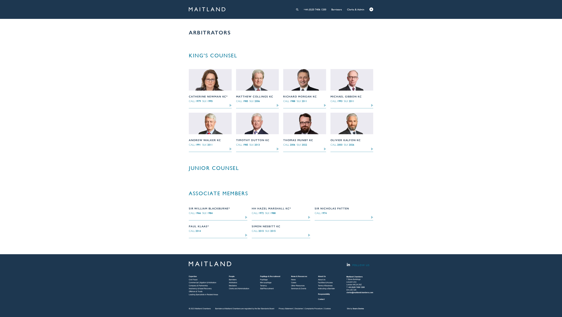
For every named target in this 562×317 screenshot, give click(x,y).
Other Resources (298, 286)
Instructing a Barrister (326, 289)
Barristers (336, 9)
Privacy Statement (286, 309)
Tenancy (263, 286)
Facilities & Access (325, 283)
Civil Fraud (193, 280)
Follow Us (360, 265)
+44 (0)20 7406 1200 (315, 9)
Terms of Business (325, 286)
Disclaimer (299, 309)
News (293, 280)
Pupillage (264, 280)
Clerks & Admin (355, 9)
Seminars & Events (298, 289)
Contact (321, 299)
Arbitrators (233, 283)
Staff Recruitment (267, 289)
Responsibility (324, 294)
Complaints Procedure (314, 309)
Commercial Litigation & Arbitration (202, 283)
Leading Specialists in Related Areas (203, 295)
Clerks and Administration (239, 289)
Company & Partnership (198, 286)
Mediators (233, 286)
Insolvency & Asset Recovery (200, 289)
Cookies (327, 309)
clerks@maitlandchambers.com (359, 293)
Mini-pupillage (265, 283)
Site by (355, 309)
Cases (293, 283)
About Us (321, 280)
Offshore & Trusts (195, 292)
